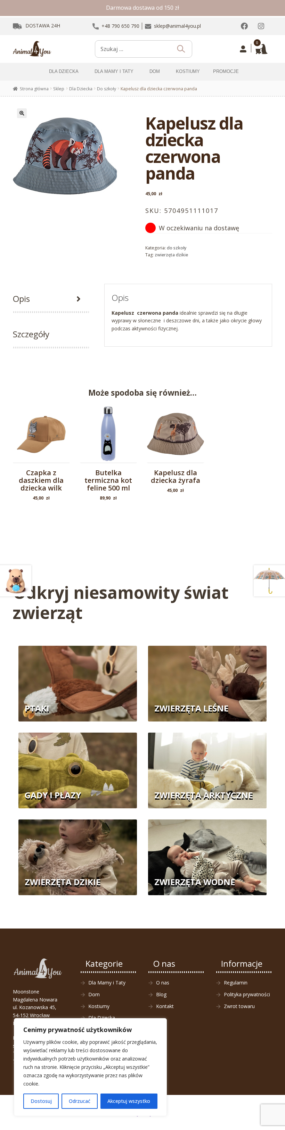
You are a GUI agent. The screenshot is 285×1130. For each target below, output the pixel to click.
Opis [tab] (21, 298)
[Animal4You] (32, 49)
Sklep (58, 89)
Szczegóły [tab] (31, 334)
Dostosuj (41, 1101)
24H (42, 25)
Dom (94, 994)
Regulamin (235, 982)
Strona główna (34, 89)
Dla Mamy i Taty (106, 982)
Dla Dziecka (80, 89)
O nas (162, 982)
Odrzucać (79, 1101)
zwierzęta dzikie (171, 255)
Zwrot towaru (239, 1006)
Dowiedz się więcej (175, 440)
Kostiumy (98, 1006)
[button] (22, 113)
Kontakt (165, 1006)
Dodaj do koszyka (41, 445)
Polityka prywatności (247, 994)
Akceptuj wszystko (128, 1101)
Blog (161, 994)
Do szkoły (106, 89)
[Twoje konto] (243, 49)
